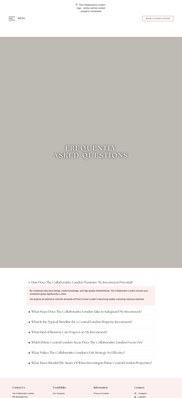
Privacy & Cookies (101, 393)
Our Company (59, 393)
